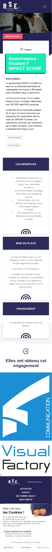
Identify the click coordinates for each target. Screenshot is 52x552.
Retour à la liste (13, 36)
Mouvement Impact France (21, 98)
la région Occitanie (17, 113)
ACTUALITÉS (26, 489)
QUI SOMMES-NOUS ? (26, 496)
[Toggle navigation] (45, 6)
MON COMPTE (25, 500)
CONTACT (26, 492)
